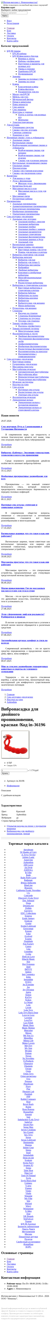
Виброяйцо (23, 267)
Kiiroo (28, 995)
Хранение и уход (20, 135)
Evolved (28, 936)
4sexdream (28, 849)
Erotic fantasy (28, 918)
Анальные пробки (27, 226)
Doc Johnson (28, 900)
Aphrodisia (12, 702)
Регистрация (13, 23)
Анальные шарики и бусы (30, 239)
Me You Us (28, 1035)
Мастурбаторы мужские (24, 369)
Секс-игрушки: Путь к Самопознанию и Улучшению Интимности (21, 427)
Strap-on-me (28, 1158)
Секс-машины (19, 109)
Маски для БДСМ (20, 94)
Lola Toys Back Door (28, 1012)
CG (28, 893)
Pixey (28, 1086)
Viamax (28, 1188)
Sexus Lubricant (28, 1140)
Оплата (10, 36)
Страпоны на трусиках (29, 318)
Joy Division (28, 989)
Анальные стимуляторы (29, 234)
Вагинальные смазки (22, 142)
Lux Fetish (28, 1023)
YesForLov (28, 1219)
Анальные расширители (30, 232)
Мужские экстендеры (22, 382)
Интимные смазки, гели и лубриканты (25, 137)
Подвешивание (25, 74)
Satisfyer (28, 1122)
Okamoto (28, 1066)
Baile (28, 875)
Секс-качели (18, 107)
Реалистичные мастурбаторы (32, 379)
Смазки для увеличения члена (27, 173)
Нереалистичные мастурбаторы (33, 377)
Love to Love (28, 1015)
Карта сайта (12, 41)
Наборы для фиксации (29, 61)
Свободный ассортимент (28, 1242)
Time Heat (28, 1170)
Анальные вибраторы (28, 224)
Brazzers (28, 888)
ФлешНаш (28, 1244)
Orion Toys (28, 1073)
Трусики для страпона (29, 321)
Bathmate (28, 880)
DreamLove (28, 905)
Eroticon (28, 921)
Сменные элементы (21, 132)
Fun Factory (28, 944)
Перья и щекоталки (21, 102)
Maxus (28, 1033)
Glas (28, 949)
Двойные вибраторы (28, 270)
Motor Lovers (28, 1043)
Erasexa (28, 916)
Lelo (28, 1005)
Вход (9, 21)
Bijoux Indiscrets (28, 883)
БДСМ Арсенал (28, 1224)
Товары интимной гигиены (25, 328)
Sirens (28, 1150)
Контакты (11, 38)
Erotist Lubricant (28, 926)
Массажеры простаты (22, 367)
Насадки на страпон (28, 313)
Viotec (28, 1191)
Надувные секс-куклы (29, 389)
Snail (28, 1152)
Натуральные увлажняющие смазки (29, 163)
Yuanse (28, 1221)
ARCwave (28, 865)
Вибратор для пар (26, 260)
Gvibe (28, 954)
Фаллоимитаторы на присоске (32, 351)
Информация (13, 785)
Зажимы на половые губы (30, 79)
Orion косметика (28, 1076)
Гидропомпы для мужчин (24, 364)
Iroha (28, 977)
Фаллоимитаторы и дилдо (25, 333)
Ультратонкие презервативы (26, 214)
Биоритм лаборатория (28, 1226)
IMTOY (28, 969)
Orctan (28, 1068)
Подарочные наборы (22, 198)
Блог (9, 30)
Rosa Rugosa (28, 1109)
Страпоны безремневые (29, 316)
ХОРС (28, 1247)
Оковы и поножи (26, 69)
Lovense (28, 1017)
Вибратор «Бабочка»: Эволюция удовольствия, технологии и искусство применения (25, 453)
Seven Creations (28, 1129)
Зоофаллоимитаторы (28, 344)
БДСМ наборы (19, 53)
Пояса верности (20, 104)
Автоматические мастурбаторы (33, 372)
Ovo (28, 1079)
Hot (28, 961)
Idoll (28, 967)
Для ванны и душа (21, 178)
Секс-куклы (18, 387)
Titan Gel (28, 1173)
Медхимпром (28, 1231)
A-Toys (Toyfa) (28, 855)
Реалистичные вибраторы (30, 282)
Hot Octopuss (28, 964)
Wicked (28, 1203)
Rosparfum (28, 1112)
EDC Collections (28, 913)
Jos (28, 987)
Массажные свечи (21, 196)
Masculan (28, 1030)
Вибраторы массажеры (29, 265)
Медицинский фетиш (22, 99)
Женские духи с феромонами (32, 183)
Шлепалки (23, 120)
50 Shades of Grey (28, 852)
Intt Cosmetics (28, 974)
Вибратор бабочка (27, 293)
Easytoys (28, 911)
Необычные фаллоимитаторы (32, 346)
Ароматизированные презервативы (29, 206)
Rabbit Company (28, 1099)
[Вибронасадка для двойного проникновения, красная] (15, 758)
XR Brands (28, 1216)
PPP (28, 1096)
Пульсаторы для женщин (24, 308)
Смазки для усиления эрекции (32, 160)
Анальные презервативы (24, 204)
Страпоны (17, 310)
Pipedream (28, 1084)
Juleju (28, 992)
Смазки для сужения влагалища (27, 170)
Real (28, 1101)
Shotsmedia (28, 1142)
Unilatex (28, 1183)
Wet (28, 1201)
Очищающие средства (23, 127)
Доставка (11, 33)
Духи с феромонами (22, 181)
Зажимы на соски (26, 81)
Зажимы (16, 76)
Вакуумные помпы (21, 361)
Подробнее (6, 444)
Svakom (28, 1160)
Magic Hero (28, 1025)
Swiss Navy (28, 1163)
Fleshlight (28, 941)
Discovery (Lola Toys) (28, 898)
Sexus (28, 1137)
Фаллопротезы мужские (24, 397)
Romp (28, 1107)
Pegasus (28, 1081)
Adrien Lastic (28, 857)
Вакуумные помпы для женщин (27, 247)
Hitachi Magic (28, 959)
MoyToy (28, 1045)
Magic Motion (28, 1028)
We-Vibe (28, 1198)
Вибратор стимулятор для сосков (28, 254)
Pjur (28, 1089)
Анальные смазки (21, 140)
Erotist (28, 923)
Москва (28, 1234)
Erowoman (28, 928)
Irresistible (28, 979)
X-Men (28, 1211)
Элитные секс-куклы (28, 395)
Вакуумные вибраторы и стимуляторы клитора (30, 289)
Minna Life (28, 1040)
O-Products (28, 1061)
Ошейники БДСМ (27, 71)
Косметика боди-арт (22, 186)
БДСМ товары (14, 51)
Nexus (28, 1056)
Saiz (28, 1117)
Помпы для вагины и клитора (32, 252)
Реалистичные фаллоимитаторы (33, 349)
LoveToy (28, 1020)
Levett (28, 1007)
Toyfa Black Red (28, 1180)
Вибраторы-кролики (28, 298)
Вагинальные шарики (23, 244)
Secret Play (28, 1124)
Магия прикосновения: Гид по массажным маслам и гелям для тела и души (23, 589)
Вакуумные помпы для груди (32, 249)
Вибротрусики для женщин (31, 303)
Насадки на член (20, 384)
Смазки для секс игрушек (24, 130)
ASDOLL (28, 870)
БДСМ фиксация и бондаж (25, 56)
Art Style (28, 867)
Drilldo (28, 908)
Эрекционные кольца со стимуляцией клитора (30, 408)
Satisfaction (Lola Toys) (28, 1119)
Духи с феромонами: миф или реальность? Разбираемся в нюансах (22, 615)
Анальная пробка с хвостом (31, 221)
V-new (28, 1186)
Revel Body (28, 1104)
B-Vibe (28, 872)
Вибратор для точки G (29, 262)
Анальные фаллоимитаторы (31, 237)
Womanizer (28, 1208)
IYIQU (28, 982)
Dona (28, 903)
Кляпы (15, 84)
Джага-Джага (28, 1229)
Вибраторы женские (22, 257)
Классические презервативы (26, 209)
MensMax (28, 1038)
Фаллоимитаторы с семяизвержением (27, 355)
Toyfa (28, 1178)
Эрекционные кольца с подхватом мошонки (29, 403)
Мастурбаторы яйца (27, 374)
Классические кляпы (28, 86)
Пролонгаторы (19, 168)
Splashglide (28, 1155)
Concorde (28, 895)
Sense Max (28, 1127)
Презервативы (14, 201)
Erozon (28, 931)
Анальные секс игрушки (24, 219)
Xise (28, 1214)
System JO (28, 1165)
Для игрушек (13, 125)
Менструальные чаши (28, 331)
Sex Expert (28, 1132)
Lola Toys (28, 1010)
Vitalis (28, 1193)
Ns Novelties (28, 1058)
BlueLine (28, 885)
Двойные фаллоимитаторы (31, 336)
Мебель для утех (20, 97)
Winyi (28, 1206)
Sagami (28, 1114)
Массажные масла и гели (24, 188)
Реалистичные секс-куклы (30, 392)
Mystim (28, 1051)
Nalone (28, 1053)
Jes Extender (28, 984)
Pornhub (28, 1094)
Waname (28, 1196)
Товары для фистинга (22, 323)
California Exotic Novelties (28, 890)
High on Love (28, 956)
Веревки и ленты (26, 58)
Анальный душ (25, 242)
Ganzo (28, 946)
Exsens (28, 939)
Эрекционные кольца (22, 400)
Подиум (28, 1239)
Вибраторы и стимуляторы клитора (29, 285)
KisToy (28, 997)
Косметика (12, 176)
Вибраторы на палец (28, 295)
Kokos (28, 1000)
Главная (10, 28)
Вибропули (23, 300)
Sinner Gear (28, 1147)
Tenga (28, 1168)
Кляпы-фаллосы (26, 89)
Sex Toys (28, 1135)
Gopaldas (28, 951)
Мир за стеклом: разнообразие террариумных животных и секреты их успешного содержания (24, 669)
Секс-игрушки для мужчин (20, 359)
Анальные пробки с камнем (31, 229)
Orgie (28, 1071)
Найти (4, 16)
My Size (28, 1048)
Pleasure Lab (28, 1091)
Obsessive (28, 1063)
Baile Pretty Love (28, 877)
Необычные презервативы (25, 211)
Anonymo (28, 860)
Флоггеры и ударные (22, 112)
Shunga (28, 1145)
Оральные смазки (20, 165)
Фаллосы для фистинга (29, 326)
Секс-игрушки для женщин (20, 216)
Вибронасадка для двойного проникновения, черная (20, 832)
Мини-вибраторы (26, 305)
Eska (28, 933)
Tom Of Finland (28, 1175)
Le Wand (28, 1002)
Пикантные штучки (28, 1236)
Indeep (28, 972)
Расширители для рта (28, 92)
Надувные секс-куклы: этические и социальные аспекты (19, 506)
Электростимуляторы (22, 122)
